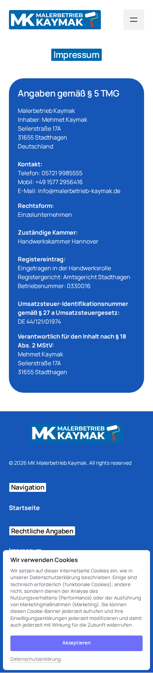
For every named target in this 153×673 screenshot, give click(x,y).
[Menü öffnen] (133, 19)
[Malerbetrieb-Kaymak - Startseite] (55, 19)
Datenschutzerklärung (35, 659)
